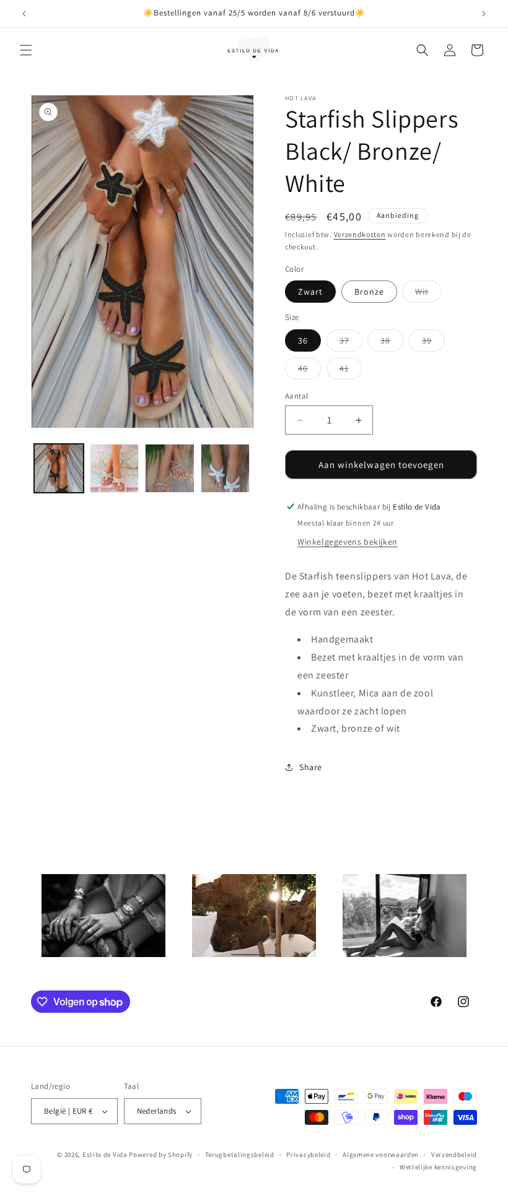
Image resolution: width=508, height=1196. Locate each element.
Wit (428, 294)
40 (309, 370)
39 (433, 343)
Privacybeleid (308, 1154)
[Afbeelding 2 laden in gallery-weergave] (114, 468)
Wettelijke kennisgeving (438, 1167)
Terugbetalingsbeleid (239, 1154)
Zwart (310, 291)
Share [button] (310, 767)
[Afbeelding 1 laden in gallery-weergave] (59, 468)
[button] (26, 50)
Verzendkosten (360, 234)
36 (303, 340)
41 (350, 370)
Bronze (369, 291)
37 (350, 343)
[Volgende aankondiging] (483, 13)
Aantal (296, 396)
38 (391, 343)
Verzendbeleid (454, 1154)
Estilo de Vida (105, 1154)
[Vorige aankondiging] (24, 13)
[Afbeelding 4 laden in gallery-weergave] (225, 468)
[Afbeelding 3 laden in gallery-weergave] (170, 468)
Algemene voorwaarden (381, 1154)
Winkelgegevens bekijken (347, 541)
